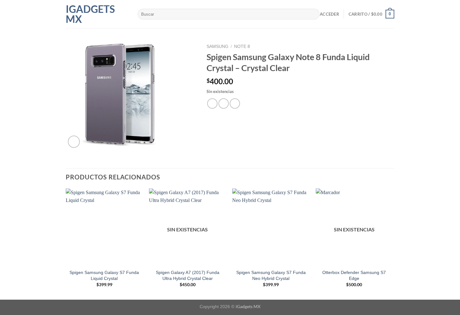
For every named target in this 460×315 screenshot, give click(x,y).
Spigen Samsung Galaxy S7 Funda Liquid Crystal (104, 275)
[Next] (392, 243)
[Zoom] (74, 142)
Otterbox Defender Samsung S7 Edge (354, 275)
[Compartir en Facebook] (212, 103)
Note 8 (242, 46)
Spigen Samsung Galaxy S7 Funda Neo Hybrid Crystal (271, 275)
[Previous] (66, 243)
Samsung (217, 46)
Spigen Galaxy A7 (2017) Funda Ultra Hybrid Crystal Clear (187, 275)
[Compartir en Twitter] (223, 103)
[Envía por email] (235, 103)
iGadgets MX (90, 14)
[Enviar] (313, 14)
